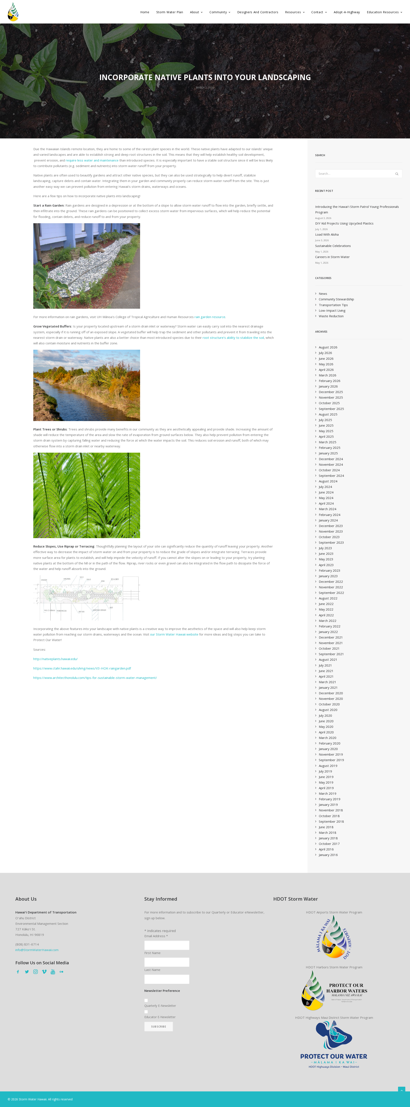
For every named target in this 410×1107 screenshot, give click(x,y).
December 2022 (331, 581)
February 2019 (329, 799)
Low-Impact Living (332, 310)
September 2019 (331, 760)
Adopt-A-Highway (347, 12)
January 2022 (328, 632)
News (323, 293)
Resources (293, 12)
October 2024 (329, 470)
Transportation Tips (333, 305)
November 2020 (331, 698)
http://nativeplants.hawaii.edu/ (55, 659)
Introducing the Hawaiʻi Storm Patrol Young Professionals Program (357, 209)
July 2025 (325, 420)
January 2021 (328, 687)
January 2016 (328, 855)
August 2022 (328, 598)
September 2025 (331, 409)
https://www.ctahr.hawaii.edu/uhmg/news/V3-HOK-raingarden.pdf (82, 668)
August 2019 (328, 765)
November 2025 (331, 397)
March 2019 (327, 793)
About (194, 12)
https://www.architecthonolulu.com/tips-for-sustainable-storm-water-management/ (95, 677)
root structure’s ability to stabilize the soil (233, 337)
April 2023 (326, 565)
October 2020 (329, 704)
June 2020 (326, 721)
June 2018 (326, 827)
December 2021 (331, 637)
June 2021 (326, 671)
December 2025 (331, 392)
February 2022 (329, 626)
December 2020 (331, 693)
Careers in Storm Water (332, 257)
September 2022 (331, 592)
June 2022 (326, 604)
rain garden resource (210, 317)
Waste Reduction (331, 316)
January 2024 (328, 520)
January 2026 (328, 386)
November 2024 (331, 464)
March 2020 (327, 738)
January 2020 (328, 749)
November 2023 (331, 531)
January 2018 (328, 838)
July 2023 (325, 548)
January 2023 (328, 576)
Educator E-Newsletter (160, 1017)
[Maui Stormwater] (334, 1044)
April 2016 (326, 849)
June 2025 (326, 425)
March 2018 (327, 832)
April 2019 (326, 788)
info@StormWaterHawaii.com (37, 950)
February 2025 (329, 447)
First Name (152, 953)
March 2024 (327, 509)
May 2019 (326, 782)
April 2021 (326, 676)
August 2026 (328, 347)
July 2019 (325, 771)
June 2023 (326, 553)
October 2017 (329, 843)
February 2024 (329, 514)
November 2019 (331, 754)
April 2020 (326, 732)
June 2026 (326, 358)
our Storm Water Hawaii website (174, 634)
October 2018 (329, 816)
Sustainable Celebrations (333, 246)
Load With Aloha (327, 234)
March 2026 (327, 375)
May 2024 (326, 498)
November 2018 (331, 810)
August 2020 (328, 710)
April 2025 (326, 436)
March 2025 (327, 442)
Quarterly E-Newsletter (160, 1006)
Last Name (152, 970)
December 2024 (331, 459)
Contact (317, 12)
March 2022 (327, 620)
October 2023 (329, 537)
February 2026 (329, 381)
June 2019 (326, 777)
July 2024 (325, 486)
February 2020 (329, 743)
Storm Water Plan (169, 12)
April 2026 (326, 369)
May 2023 (326, 559)
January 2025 (328, 453)
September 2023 (331, 542)
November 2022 (331, 587)
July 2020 (325, 715)
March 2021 (327, 682)
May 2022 (326, 609)
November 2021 (331, 643)
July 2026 (325, 353)
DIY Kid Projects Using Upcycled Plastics (344, 223)
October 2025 (329, 403)
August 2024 (328, 481)
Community (218, 12)
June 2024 (326, 492)
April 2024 (326, 503)
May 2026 (326, 364)
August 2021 (328, 659)
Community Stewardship (336, 299)
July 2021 (325, 665)
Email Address (156, 936)
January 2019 (328, 804)
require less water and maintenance (92, 160)
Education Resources (383, 12)
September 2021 (331, 654)
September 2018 (331, 821)
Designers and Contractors (257, 12)
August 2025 (328, 414)
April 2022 (326, 615)
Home (144, 12)
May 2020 (326, 726)
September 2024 (331, 475)
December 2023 (331, 526)
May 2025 (326, 431)
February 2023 (329, 570)
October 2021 (329, 648)
